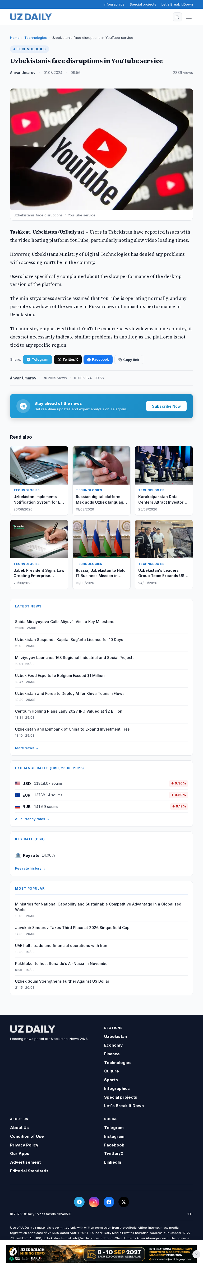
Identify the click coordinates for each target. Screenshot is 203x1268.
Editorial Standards (29, 1170)
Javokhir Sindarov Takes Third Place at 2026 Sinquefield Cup (72, 927)
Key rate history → (30, 868)
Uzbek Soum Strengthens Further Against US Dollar (62, 981)
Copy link (131, 359)
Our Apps (19, 1153)
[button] (177, 16)
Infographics (114, 4)
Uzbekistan (115, 1036)
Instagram (114, 1136)
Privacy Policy (24, 1145)
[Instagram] (94, 1202)
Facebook (100, 359)
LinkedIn (112, 1162)
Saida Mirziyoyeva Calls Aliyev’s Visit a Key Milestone (64, 621)
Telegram (40, 359)
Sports (111, 1079)
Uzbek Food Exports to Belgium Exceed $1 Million (60, 675)
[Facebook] (109, 1202)
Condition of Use (27, 1136)
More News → (27, 748)
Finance (112, 1053)
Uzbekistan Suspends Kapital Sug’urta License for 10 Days (69, 639)
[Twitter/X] (123, 1202)
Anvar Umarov (22, 73)
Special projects (143, 4)
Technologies (35, 37)
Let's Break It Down (177, 4)
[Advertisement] (101, 1254)
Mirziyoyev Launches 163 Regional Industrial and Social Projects (75, 657)
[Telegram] (79, 1202)
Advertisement (25, 1162)
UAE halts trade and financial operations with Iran (61, 945)
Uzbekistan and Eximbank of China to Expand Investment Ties (72, 729)
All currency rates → (32, 819)
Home (15, 37)
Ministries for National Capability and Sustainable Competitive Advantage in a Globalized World (98, 907)
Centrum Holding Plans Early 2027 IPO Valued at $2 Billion (68, 711)
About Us (19, 1127)
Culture (111, 1071)
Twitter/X (70, 359)
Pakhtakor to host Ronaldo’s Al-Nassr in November (62, 963)
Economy (113, 1045)
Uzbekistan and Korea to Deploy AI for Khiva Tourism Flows (69, 693)
